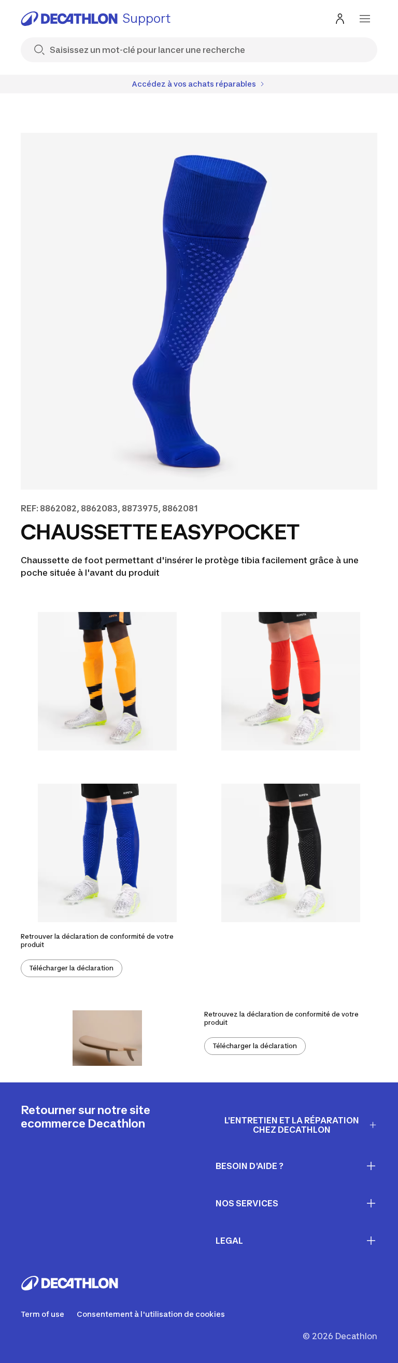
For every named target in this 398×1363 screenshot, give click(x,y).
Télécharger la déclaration (71, 968)
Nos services (247, 1203)
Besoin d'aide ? (249, 1166)
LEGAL (229, 1240)
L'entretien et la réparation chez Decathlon (291, 1125)
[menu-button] (364, 18)
